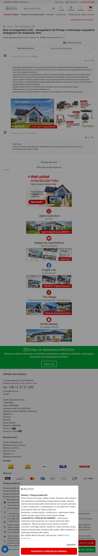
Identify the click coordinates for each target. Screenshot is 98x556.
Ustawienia (71, 544)
